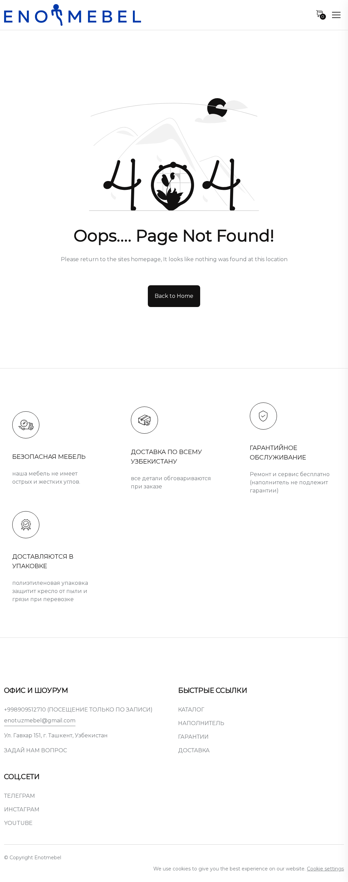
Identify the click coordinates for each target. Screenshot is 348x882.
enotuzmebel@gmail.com (39, 720)
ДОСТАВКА (194, 750)
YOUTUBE (18, 823)
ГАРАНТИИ (193, 737)
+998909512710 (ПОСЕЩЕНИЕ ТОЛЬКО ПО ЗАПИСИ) (78, 709)
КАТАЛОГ (191, 709)
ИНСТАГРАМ (21, 809)
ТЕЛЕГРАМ (19, 796)
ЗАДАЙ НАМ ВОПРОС (35, 750)
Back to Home (174, 296)
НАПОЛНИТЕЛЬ (201, 723)
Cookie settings (325, 869)
